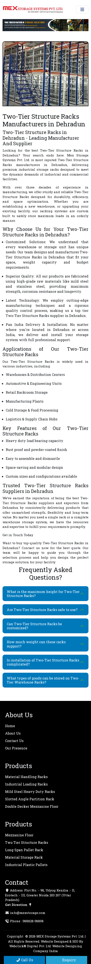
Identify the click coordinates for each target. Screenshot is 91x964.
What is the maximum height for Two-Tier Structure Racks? (43, 593)
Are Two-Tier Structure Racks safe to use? (42, 609)
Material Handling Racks (26, 776)
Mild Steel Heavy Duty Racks (30, 791)
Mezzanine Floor (19, 835)
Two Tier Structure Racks (26, 842)
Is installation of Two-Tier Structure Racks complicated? (43, 662)
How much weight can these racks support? (36, 644)
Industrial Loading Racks (26, 784)
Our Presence (16, 748)
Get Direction (16, 905)
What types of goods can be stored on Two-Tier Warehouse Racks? (43, 680)
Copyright (15, 936)
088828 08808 (33, 921)
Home (10, 726)
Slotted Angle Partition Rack (29, 799)
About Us (13, 733)
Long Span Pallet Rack (24, 850)
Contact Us (14, 740)
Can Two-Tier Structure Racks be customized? (34, 626)
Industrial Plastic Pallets (26, 864)
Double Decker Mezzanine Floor (31, 806)
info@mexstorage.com (27, 913)
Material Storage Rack (24, 857)
